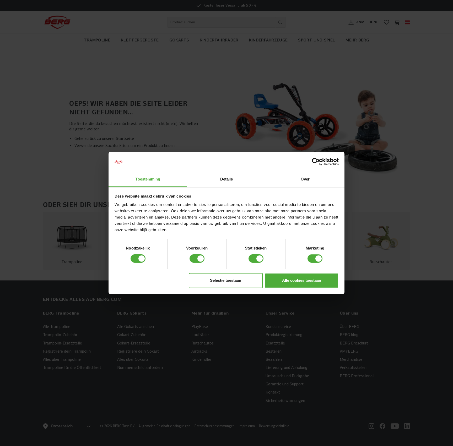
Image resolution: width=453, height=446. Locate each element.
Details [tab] (226, 179)
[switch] (197, 258)
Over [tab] (305, 179)
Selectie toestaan (225, 280)
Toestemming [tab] (147, 179)
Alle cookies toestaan (301, 280)
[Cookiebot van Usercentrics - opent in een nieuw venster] (316, 162)
